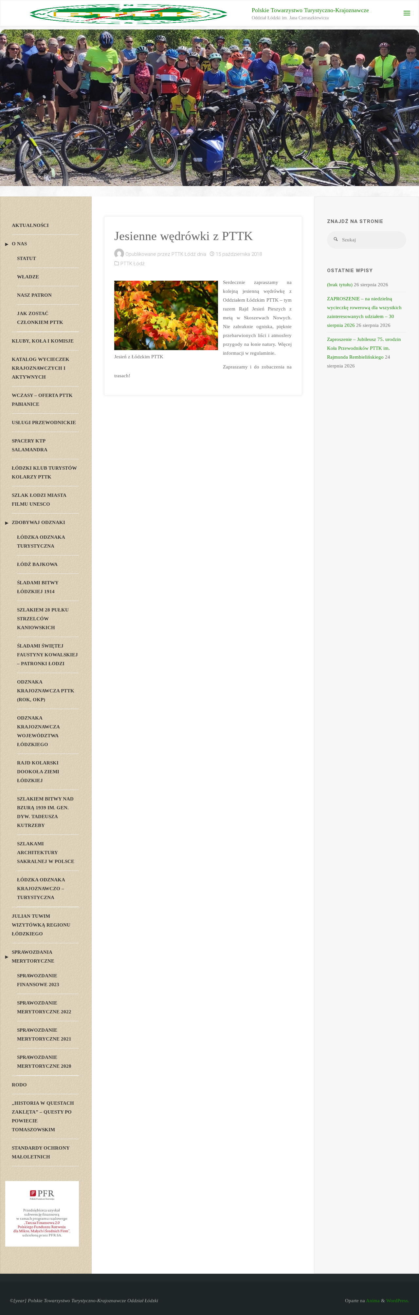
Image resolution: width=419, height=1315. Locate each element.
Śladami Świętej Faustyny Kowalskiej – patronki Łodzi (47, 654)
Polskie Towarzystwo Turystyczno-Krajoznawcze (310, 10)
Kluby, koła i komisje (43, 341)
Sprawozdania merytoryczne (33, 956)
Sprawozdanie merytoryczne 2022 (44, 1007)
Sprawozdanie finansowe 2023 (38, 980)
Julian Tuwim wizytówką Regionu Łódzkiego (41, 924)
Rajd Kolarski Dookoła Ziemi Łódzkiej (38, 771)
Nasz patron (34, 295)
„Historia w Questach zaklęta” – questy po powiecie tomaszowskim (43, 1116)
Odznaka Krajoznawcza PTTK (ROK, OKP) (45, 690)
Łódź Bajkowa (37, 564)
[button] (204, 177)
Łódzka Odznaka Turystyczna (41, 542)
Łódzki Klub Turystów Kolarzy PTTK (44, 472)
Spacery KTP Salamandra (29, 445)
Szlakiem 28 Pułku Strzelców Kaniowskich (43, 618)
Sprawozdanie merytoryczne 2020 (44, 1062)
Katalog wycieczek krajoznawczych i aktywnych (40, 368)
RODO (19, 1084)
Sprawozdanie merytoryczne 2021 (44, 1034)
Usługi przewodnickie (44, 422)
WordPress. (397, 1300)
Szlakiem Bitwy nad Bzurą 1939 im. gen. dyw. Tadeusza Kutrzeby (45, 812)
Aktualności (30, 225)
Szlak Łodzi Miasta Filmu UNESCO (39, 500)
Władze (28, 276)
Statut (26, 258)
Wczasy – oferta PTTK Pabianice (42, 400)
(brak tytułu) (340, 284)
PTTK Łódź (132, 264)
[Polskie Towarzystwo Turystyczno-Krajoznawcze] (128, 13)
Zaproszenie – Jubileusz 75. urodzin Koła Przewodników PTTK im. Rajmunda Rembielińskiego (364, 348)
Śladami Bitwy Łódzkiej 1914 (37, 587)
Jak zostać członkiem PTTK (40, 318)
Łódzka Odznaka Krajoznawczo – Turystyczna (41, 888)
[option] (209, 107)
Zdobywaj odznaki (38, 522)
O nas (19, 243)
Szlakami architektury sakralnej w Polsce (45, 852)
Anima (372, 1300)
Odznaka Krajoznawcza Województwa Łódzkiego (38, 731)
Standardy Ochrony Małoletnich (40, 1152)
